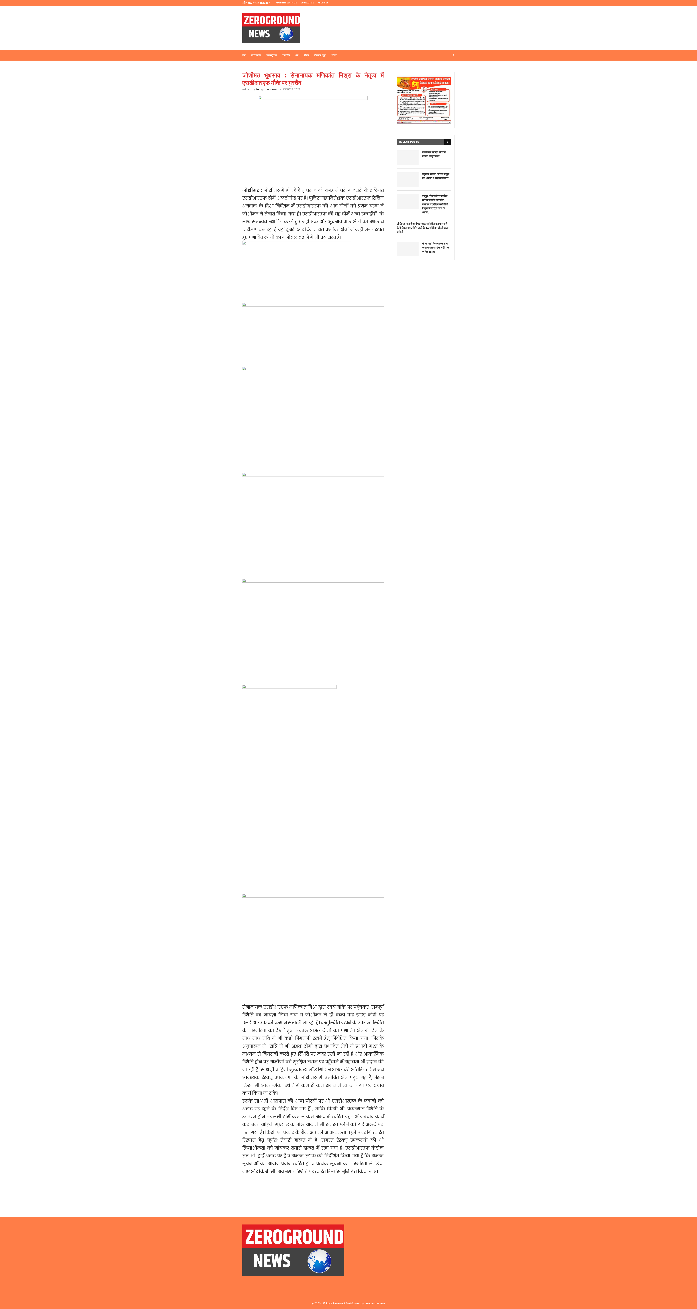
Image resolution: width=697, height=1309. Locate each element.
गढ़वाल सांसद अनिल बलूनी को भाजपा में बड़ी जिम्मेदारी (435, 176)
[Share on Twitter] (284, 167)
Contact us (307, 3)
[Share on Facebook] (276, 167)
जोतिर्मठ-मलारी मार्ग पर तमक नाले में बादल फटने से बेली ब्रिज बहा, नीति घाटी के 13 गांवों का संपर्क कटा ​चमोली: (423, 228)
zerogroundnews (266, 89)
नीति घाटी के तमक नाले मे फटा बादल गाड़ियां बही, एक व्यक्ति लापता (435, 247)
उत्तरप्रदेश (271, 55)
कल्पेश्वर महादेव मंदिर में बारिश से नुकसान (434, 154)
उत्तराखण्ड (256, 55)
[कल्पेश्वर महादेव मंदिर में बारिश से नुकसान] (408, 157)
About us (323, 3)
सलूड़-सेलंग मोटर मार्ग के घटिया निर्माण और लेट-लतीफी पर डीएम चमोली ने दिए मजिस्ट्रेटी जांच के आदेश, (435, 204)
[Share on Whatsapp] (301, 167)
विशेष (306, 55)
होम (244, 55)
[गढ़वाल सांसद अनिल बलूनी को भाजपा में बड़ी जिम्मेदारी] (408, 179)
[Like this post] (268, 167)
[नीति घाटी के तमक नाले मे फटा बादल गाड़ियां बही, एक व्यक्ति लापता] (408, 249)
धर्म (296, 55)
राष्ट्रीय (286, 55)
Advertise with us (286, 3)
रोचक (334, 55)
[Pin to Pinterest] (292, 167)
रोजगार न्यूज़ (320, 55)
